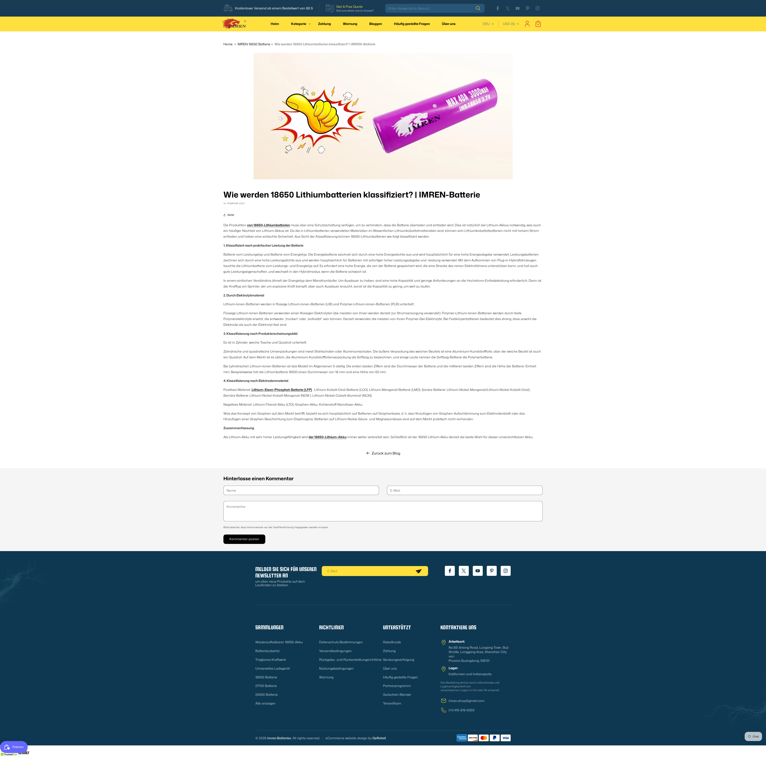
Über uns (390, 668)
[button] (298, 24)
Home (228, 44)
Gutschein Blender (397, 694)
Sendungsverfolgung (398, 659)
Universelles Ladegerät (272, 668)
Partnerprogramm (397, 686)
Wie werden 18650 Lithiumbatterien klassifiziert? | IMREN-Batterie (324, 44)
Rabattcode (392, 642)
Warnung (326, 677)
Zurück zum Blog (386, 453)
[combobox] (435, 8)
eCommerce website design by (349, 738)
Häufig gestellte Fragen (400, 677)
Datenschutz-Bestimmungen (341, 642)
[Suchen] (480, 8)
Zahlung (389, 651)
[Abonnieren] (418, 571)
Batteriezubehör (267, 651)
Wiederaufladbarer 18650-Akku (279, 642)
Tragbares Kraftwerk (270, 659)
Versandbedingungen (335, 651)
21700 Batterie (266, 686)
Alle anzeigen (265, 703)
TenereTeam (392, 703)
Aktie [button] (230, 215)
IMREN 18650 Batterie (254, 44)
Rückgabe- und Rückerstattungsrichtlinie (350, 659)
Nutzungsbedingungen (336, 668)
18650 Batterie (266, 677)
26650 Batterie (266, 694)
